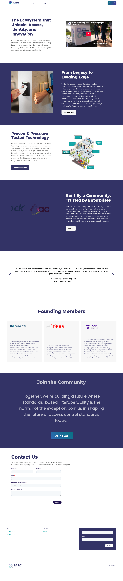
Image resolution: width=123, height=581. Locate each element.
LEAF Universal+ (11, 535)
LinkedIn (45, 531)
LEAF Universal (10, 531)
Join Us (70, 228)
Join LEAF (112, 3)
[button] (31, 3)
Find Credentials (20, 168)
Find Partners (69, 112)
